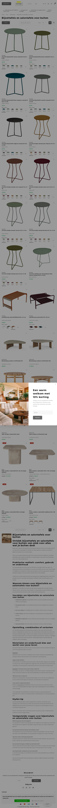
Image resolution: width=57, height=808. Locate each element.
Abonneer (37, 417)
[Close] (55, 384)
